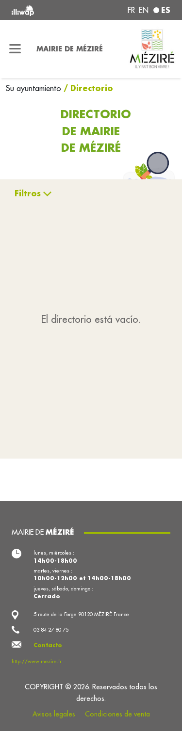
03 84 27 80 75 (50, 629)
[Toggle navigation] (15, 49)
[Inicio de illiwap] (41, 10)
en (144, 10)
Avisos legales (54, 714)
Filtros (28, 193)
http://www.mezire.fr (37, 661)
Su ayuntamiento (35, 88)
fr (131, 10)
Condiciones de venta (117, 714)
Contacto (47, 645)
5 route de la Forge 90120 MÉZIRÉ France (81, 614)
